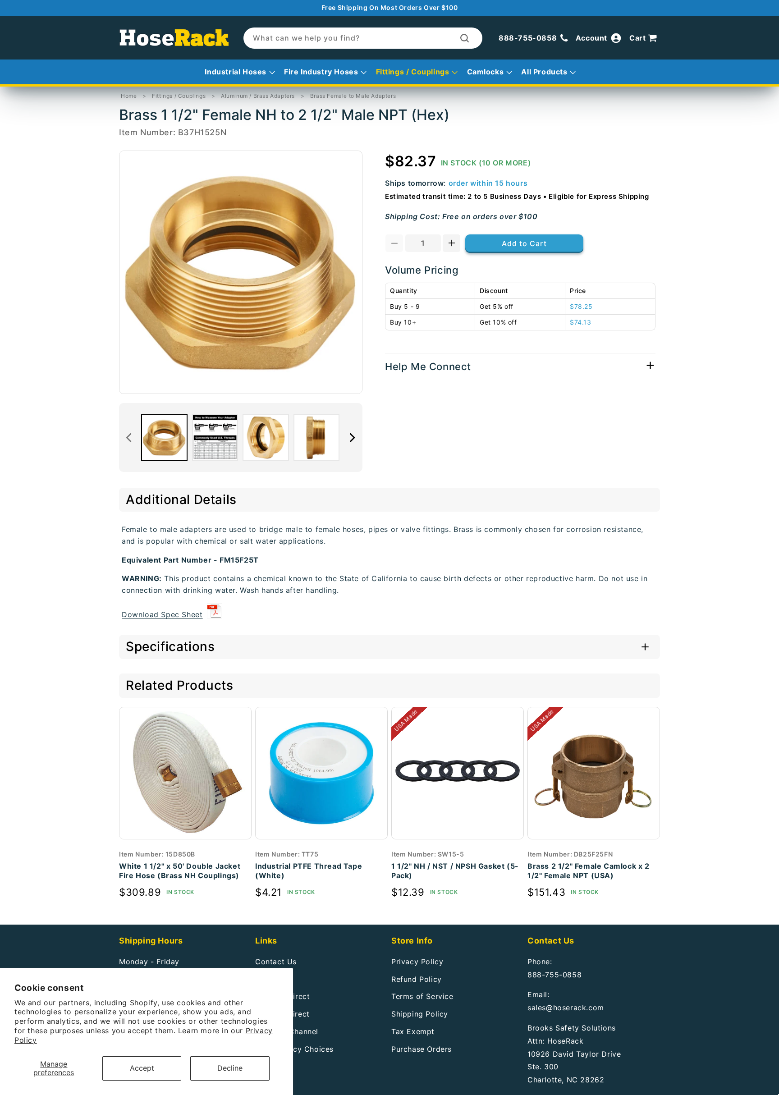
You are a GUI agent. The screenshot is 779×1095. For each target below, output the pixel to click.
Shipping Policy (419, 1013)
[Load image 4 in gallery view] (316, 437)
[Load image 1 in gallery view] (164, 437)
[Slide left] (129, 438)
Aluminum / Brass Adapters (258, 95)
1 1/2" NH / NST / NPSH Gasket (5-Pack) (455, 870)
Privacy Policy (417, 961)
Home (129, 95)
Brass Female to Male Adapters (353, 95)
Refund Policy (416, 978)
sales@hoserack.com (565, 1007)
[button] (644, 38)
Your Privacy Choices (294, 1048)
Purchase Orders (421, 1048)
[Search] (464, 38)
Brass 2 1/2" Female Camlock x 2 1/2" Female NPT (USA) (588, 870)
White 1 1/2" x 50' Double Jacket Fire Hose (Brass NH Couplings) (179, 870)
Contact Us (276, 961)
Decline (230, 1067)
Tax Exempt (413, 1030)
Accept (142, 1067)
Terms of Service (422, 996)
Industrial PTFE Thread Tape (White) (308, 870)
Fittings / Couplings (179, 95)
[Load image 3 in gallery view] (266, 437)
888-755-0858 (554, 974)
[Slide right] (352, 438)
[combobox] (363, 38)
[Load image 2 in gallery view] (215, 437)
